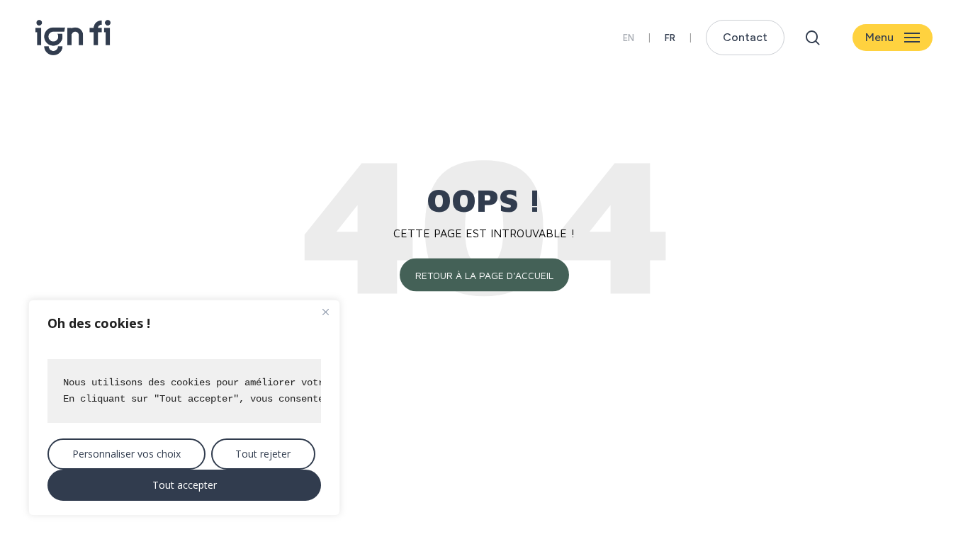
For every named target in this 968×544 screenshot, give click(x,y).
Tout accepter (184, 485)
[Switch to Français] (670, 37)
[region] (184, 408)
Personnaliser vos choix (126, 453)
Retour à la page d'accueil (484, 274)
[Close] (325, 311)
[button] (892, 38)
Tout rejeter (263, 453)
